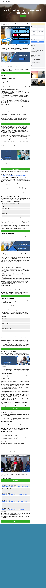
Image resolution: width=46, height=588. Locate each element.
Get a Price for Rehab (15, 169)
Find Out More (15, 124)
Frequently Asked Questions (36, 62)
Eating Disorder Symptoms (35, 59)
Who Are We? (33, 47)
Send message (37, 41)
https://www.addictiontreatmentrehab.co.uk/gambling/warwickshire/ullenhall (15, 497)
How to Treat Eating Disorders (36, 61)
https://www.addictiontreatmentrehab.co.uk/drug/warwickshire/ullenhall (14, 494)
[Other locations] (42, 2)
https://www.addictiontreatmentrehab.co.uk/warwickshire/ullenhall (13, 509)
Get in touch (23, 15)
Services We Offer (34, 64)
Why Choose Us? (34, 48)
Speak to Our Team (15, 295)
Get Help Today (15, 72)
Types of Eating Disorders (35, 58)
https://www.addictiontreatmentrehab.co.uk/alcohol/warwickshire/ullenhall (15, 486)
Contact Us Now (15, 521)
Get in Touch (15, 408)
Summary (33, 65)
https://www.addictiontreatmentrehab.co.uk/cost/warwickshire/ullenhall (13, 175)
